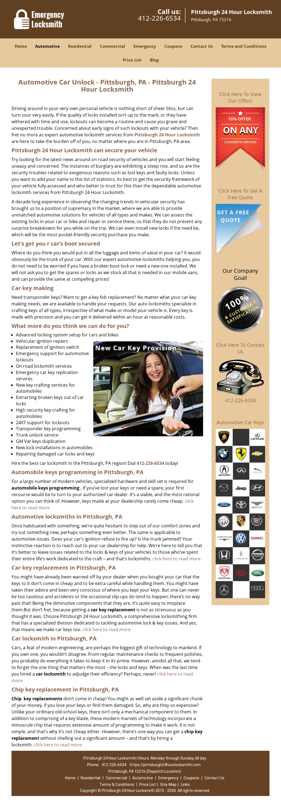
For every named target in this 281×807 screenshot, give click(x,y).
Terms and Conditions (243, 46)
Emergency (144, 46)
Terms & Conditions (116, 784)
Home (21, 46)
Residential (80, 46)
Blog (154, 60)
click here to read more (177, 559)
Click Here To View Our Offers (240, 97)
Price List (132, 60)
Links (185, 784)
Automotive (47, 46)
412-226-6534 (159, 18)
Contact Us (201, 46)
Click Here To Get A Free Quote (240, 194)
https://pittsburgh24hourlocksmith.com (165, 765)
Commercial (112, 46)
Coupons (173, 46)
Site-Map (168, 784)
